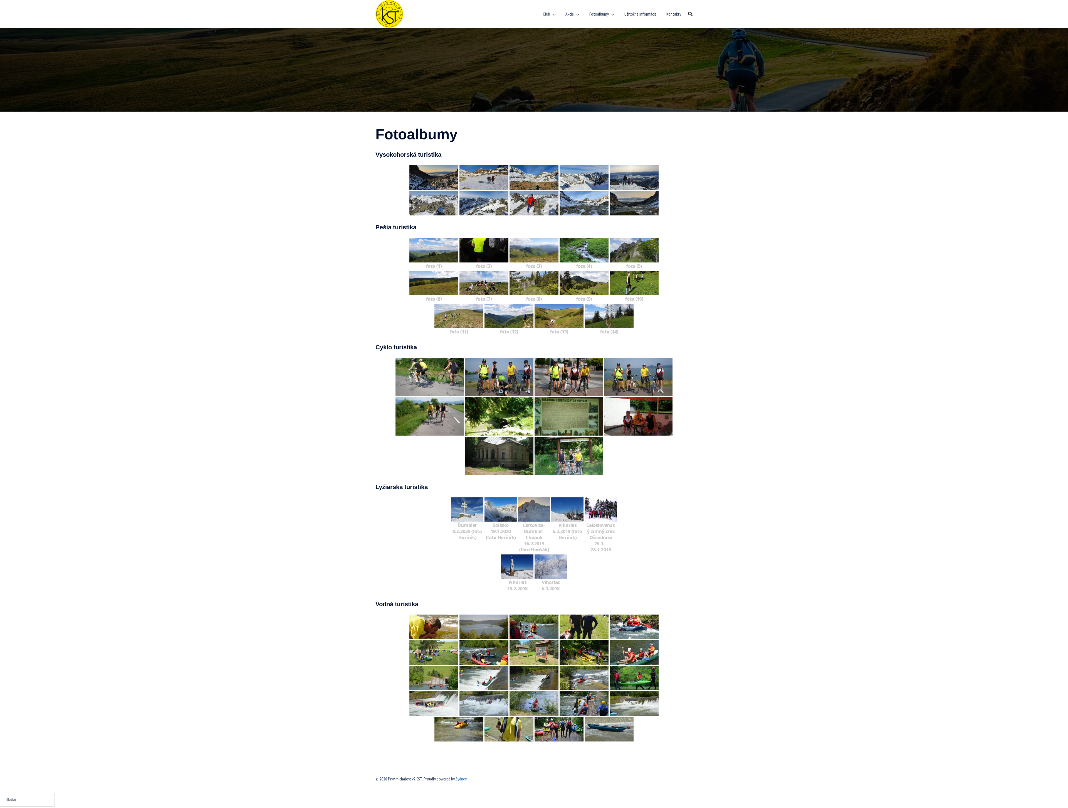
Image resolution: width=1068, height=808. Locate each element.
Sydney (461, 779)
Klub (546, 14)
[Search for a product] (690, 14)
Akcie (569, 14)
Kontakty (673, 14)
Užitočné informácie (640, 14)
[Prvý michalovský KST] (389, 13)
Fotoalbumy (599, 14)
